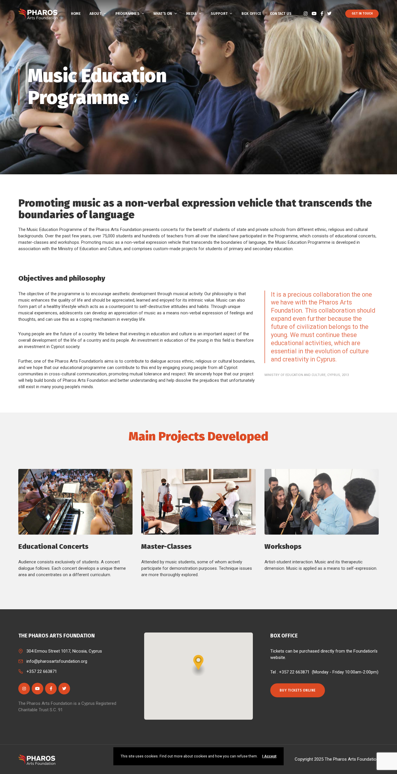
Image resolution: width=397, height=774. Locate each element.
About (95, 14)
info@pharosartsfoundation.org (56, 661)
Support (219, 14)
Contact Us (281, 14)
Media (191, 14)
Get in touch (362, 13)
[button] (198, 665)
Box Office (251, 14)
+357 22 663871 (41, 671)
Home (76, 14)
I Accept (269, 756)
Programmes (127, 14)
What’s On (162, 14)
